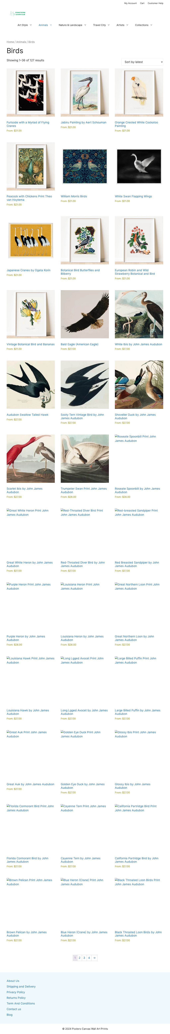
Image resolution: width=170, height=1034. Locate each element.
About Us (13, 981)
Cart (142, 3)
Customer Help (155, 3)
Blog (9, 1014)
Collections (141, 25)
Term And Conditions (21, 1003)
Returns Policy (16, 997)
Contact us (14, 1009)
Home (10, 42)
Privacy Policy (16, 992)
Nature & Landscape (70, 25)
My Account (130, 3)
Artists (120, 25)
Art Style (23, 25)
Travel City (99, 25)
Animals (43, 25)
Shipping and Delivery (21, 986)
